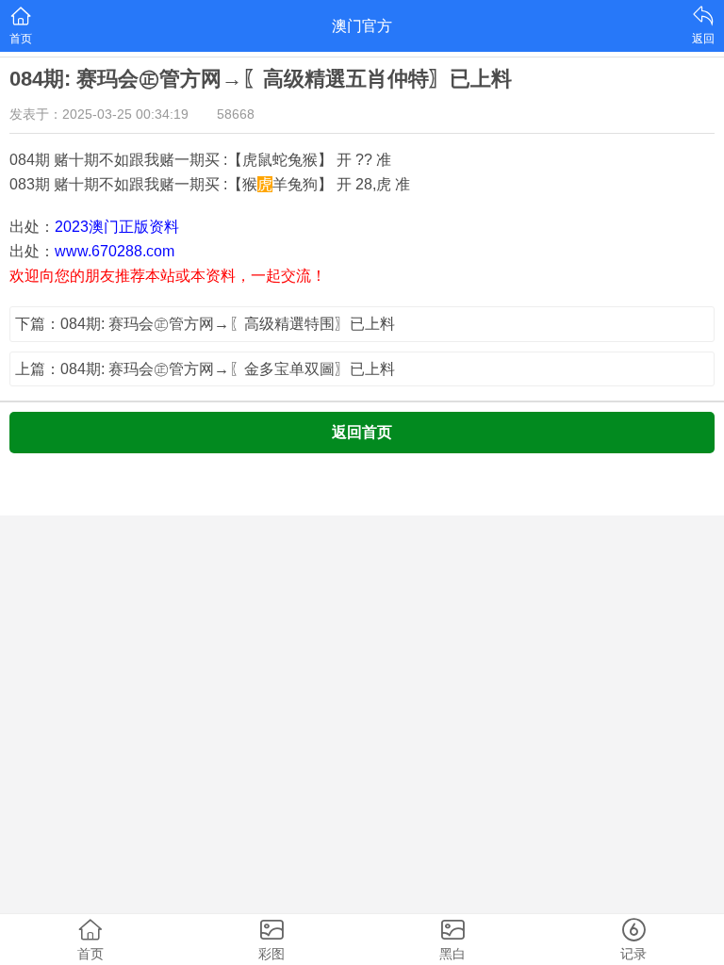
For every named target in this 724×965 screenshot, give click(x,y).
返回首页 (362, 432)
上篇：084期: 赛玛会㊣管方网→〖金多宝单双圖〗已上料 (205, 369)
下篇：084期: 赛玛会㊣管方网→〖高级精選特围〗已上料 (205, 324)
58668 (236, 114)
